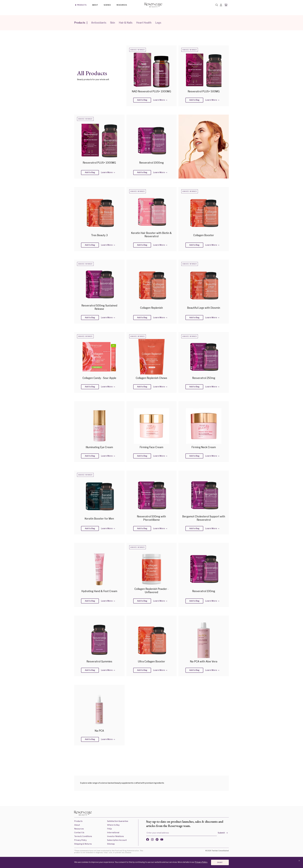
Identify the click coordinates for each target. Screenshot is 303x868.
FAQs (109, 829)
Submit (221, 833)
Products (81, 5)
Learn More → (160, 100)
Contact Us (79, 832)
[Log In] (221, 5)
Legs (158, 22)
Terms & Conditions (83, 836)
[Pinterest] (157, 840)
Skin (112, 22)
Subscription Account (117, 840)
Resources (122, 5)
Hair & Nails (125, 22)
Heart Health (144, 22)
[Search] (217, 5)
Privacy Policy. (201, 862)
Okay (220, 862)
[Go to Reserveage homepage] (83, 813)
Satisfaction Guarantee (117, 821)
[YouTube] (161, 840)
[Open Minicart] (226, 5)
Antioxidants (98, 22)
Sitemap (111, 844)
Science (107, 5)
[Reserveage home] (153, 5)
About (95, 5)
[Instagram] (152, 840)
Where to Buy (113, 825)
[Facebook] (147, 840)
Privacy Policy (80, 840)
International (113, 832)
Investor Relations (115, 836)
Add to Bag (142, 100)
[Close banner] (299, 861)
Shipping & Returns (83, 844)
